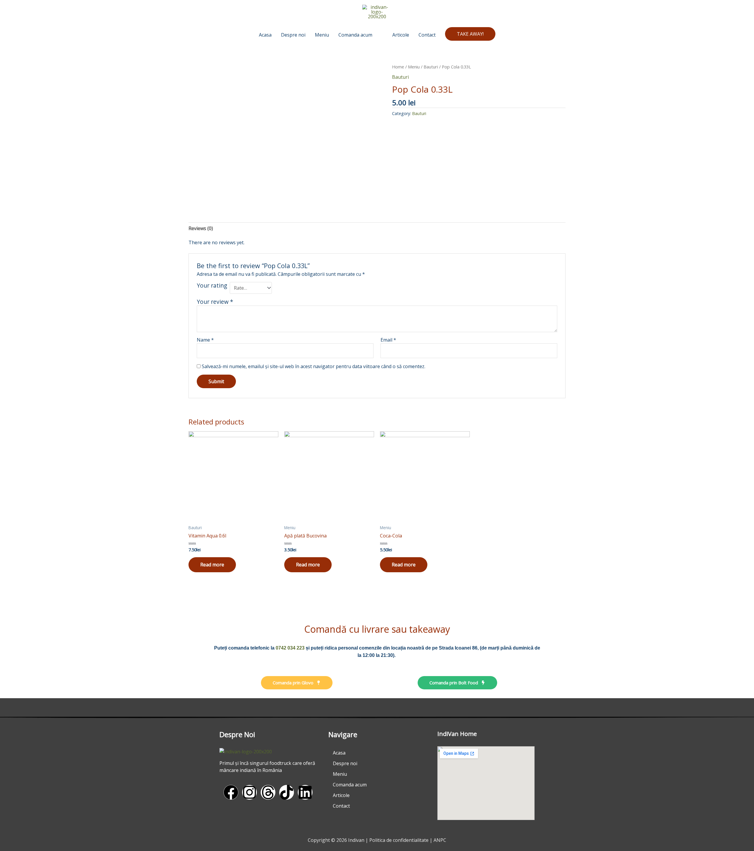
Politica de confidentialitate (399, 840)
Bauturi (431, 67)
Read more (212, 564)
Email (388, 340)
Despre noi (345, 763)
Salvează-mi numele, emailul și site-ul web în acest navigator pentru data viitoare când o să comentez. (313, 366)
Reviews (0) (200, 228)
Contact (341, 806)
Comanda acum (350, 784)
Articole (341, 795)
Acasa (339, 753)
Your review (215, 302)
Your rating (212, 285)
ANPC (440, 840)
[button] (470, 34)
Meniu (414, 67)
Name (205, 340)
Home (398, 67)
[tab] (200, 228)
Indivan (356, 840)
